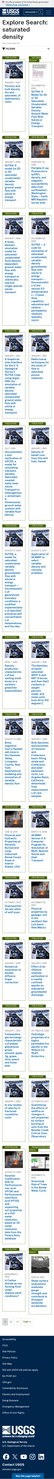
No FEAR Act (9, 1376)
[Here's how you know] (27, 3)
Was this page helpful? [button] (28, 1476)
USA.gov (7, 1382)
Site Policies (9, 1351)
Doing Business (10, 1400)
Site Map (7, 1364)
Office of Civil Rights (13, 1413)
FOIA (5, 1345)
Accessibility (9, 1339)
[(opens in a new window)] (6, 1456)
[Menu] (48, 12)
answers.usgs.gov (11, 1469)
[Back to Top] (43, 1468)
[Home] (10, 14)
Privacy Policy (9, 1357)
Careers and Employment (16, 1394)
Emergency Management (15, 1406)
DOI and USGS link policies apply (20, 1370)
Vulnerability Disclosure (15, 1388)
